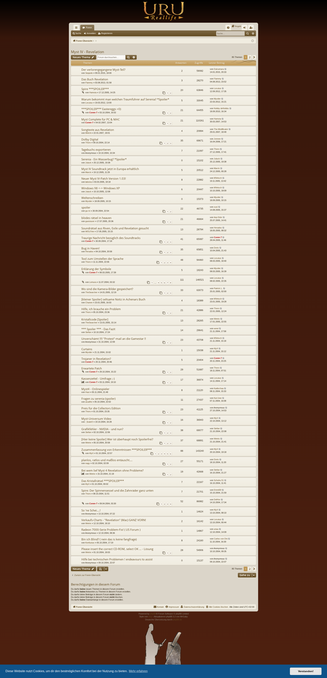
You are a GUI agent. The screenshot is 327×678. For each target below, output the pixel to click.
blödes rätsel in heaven (96, 218)
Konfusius (89, 542)
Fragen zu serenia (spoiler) (98, 398)
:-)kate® (89, 422)
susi (216, 207)
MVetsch (218, 178)
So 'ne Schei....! (90, 510)
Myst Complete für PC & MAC (100, 119)
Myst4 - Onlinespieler (95, 389)
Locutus (217, 88)
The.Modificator (221, 129)
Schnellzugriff (77, 28)
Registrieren (106, 33)
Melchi (88, 133)
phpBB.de (177, 619)
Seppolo (89, 73)
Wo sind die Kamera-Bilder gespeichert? (107, 289)
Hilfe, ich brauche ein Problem (101, 309)
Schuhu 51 (219, 480)
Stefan (88, 332)
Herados (218, 228)
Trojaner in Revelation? (96, 359)
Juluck (88, 162)
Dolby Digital (89, 139)
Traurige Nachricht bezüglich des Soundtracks (110, 238)
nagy (87, 463)
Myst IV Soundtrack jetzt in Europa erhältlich (110, 169)
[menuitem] (228, 27)
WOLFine (89, 231)
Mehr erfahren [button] (138, 671)
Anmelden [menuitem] (245, 28)
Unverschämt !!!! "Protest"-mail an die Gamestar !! (113, 339)
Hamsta (93, 92)
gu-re (87, 211)
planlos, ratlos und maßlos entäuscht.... (106, 460)
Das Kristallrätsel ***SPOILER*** (102, 481)
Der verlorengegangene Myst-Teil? (103, 69)
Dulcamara (219, 69)
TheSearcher (91, 292)
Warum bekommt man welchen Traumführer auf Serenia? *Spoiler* (125, 99)
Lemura (92, 282)
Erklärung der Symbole (96, 269)
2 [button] (250, 57)
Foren (89, 27)
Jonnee (217, 139)
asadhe (88, 402)
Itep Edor (218, 217)
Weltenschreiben (92, 198)
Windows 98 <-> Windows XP (100, 188)
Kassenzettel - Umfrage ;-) (97, 378)
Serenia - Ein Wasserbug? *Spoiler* (104, 159)
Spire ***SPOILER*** (95, 89)
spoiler (85, 207)
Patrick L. (218, 288)
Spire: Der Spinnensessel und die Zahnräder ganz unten (117, 490)
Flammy (89, 82)
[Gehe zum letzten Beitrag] (225, 69)
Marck (88, 172)
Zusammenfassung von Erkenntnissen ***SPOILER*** (116, 449)
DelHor (217, 499)
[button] (254, 57)
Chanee (89, 302)
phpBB (153, 614)
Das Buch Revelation (94, 79)
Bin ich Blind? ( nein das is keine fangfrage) (109, 539)
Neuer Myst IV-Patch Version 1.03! (103, 178)
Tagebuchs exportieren (96, 149)
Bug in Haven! (90, 248)
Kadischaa (218, 388)
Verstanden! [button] (306, 671)
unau (216, 529)
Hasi (87, 392)
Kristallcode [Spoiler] (94, 319)
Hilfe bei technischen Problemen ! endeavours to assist (117, 559)
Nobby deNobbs (221, 108)
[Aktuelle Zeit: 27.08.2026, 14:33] (252, 41)
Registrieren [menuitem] (252, 28)
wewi (216, 328)
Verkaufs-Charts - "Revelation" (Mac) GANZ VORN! (113, 520)
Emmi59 (217, 490)
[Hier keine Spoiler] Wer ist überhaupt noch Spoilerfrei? (117, 439)
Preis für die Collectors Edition (101, 408)
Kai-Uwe (218, 398)
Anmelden (91, 33)
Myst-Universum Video (96, 418)
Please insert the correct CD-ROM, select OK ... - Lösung (117, 549)
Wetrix (217, 319)
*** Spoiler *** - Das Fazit (98, 329)
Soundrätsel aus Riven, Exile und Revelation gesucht (115, 228)
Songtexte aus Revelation (97, 130)
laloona (88, 182)
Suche (78, 33)
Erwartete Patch (91, 368)
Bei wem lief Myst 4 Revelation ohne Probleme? (112, 470)
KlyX (216, 348)
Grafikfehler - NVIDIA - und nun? (102, 429)
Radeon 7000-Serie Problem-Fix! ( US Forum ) (110, 529)
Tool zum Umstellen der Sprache (102, 259)
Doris (216, 248)
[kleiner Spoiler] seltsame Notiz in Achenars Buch (113, 299)
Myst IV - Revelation (87, 51)
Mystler (217, 99)
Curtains (86, 349)
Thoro (88, 142)
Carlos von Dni (220, 539)
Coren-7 (93, 112)
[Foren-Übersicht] (163, 11)
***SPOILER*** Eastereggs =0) (101, 109)
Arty (150, 616)
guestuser (90, 221)
